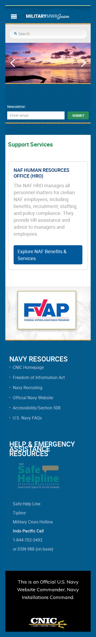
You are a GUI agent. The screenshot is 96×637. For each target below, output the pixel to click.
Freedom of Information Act (39, 377)
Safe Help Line (26, 504)
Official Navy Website (33, 398)
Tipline (19, 513)
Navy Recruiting (27, 387)
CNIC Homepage (28, 367)
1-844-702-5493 (27, 540)
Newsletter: (16, 107)
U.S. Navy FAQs (27, 418)
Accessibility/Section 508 (37, 408)
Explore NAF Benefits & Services (42, 254)
